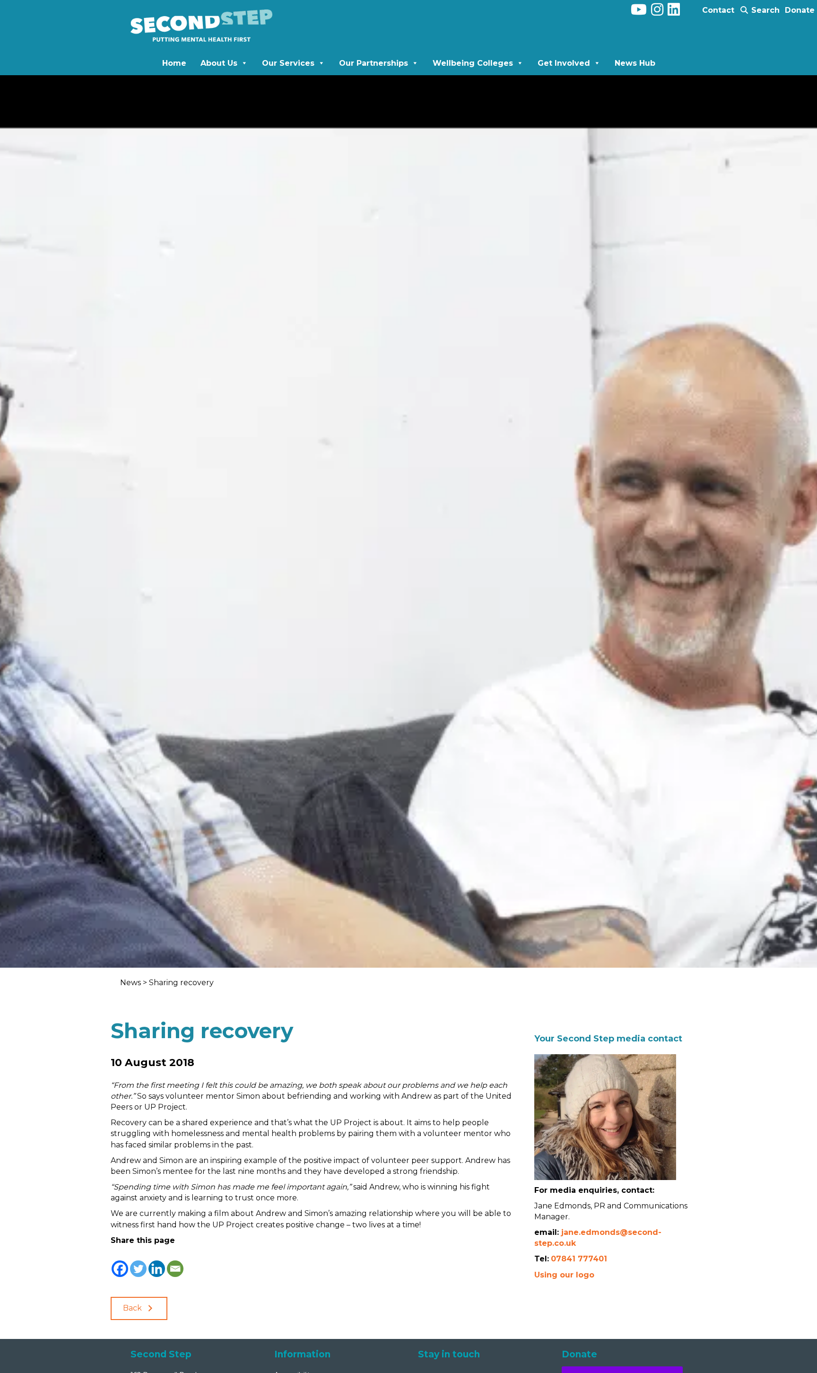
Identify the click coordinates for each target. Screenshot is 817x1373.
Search (764, 10)
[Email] (175, 1262)
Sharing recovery (181, 982)
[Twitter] (138, 1262)
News (131, 982)
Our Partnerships (373, 63)
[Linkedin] (156, 1262)
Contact (718, 10)
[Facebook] (120, 1262)
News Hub (635, 63)
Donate (800, 10)
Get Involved (564, 63)
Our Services (288, 63)
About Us (218, 63)
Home (174, 63)
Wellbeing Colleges (473, 63)
